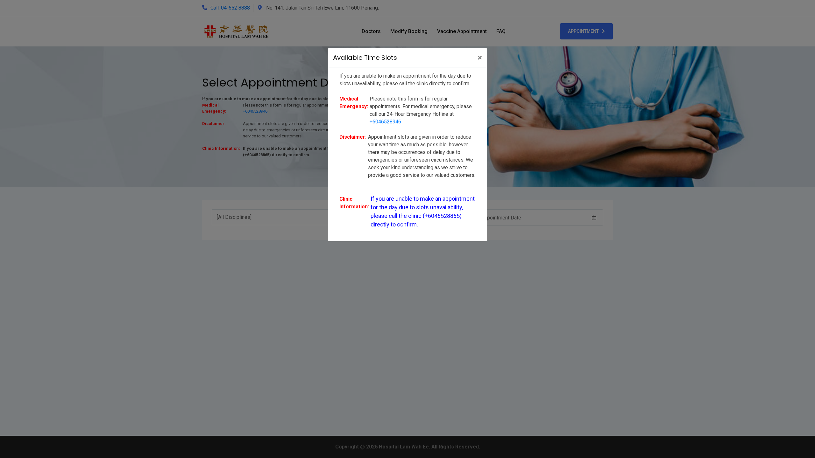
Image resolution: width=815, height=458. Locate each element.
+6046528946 (385, 122)
